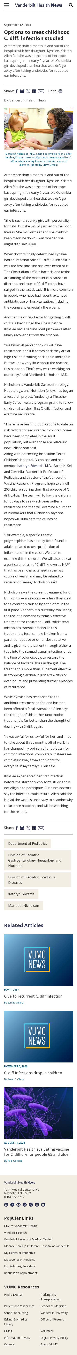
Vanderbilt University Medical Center (28, 1239)
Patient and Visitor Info (19, 1306)
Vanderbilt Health (15, 1233)
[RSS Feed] (6, 1205)
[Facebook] (12, 1205)
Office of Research (53, 1319)
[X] (31, 1205)
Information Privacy (17, 1338)
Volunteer (47, 1331)
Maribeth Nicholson (23, 905)
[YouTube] (18, 1205)
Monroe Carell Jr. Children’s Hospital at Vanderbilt (36, 1246)
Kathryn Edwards (21, 894)
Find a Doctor (13, 1294)
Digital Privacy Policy (54, 1338)
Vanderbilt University (54, 1313)
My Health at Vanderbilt (19, 1253)
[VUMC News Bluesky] (43, 1205)
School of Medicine (53, 1306)
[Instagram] (25, 1205)
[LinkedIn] (37, 1205)
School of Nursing (16, 1313)
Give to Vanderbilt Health (20, 1226)
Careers (9, 1344)
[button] (6, 5)
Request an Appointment (20, 1273)
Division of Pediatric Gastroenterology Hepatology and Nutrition (34, 860)
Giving (8, 1331)
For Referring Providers (19, 1266)
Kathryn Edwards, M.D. (34, 465)
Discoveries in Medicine (19, 1260)
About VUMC (49, 1344)
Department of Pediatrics (27, 843)
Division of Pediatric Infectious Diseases (31, 880)
